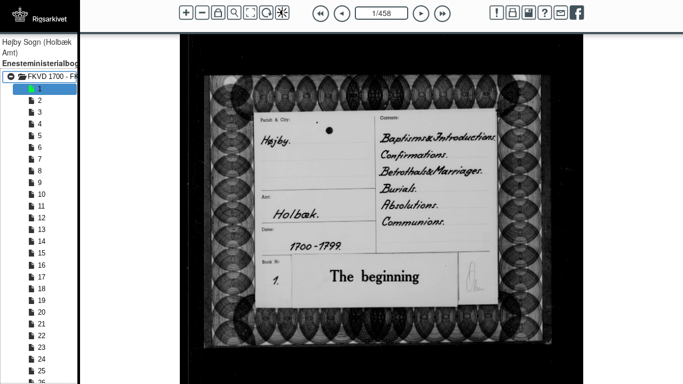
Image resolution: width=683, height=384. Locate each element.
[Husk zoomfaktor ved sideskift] (218, 12)
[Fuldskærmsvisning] (250, 12)
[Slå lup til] (234, 12)
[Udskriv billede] (512, 12)
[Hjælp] (544, 12)
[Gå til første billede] (320, 13)
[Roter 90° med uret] (266, 12)
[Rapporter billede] (496, 12)
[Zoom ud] (202, 12)
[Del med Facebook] (576, 12)
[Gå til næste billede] (421, 13)
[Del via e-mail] (560, 12)
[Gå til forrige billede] (342, 13)
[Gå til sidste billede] (442, 13)
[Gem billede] (528, 12)
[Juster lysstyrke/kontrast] (282, 12)
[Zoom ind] (186, 12)
